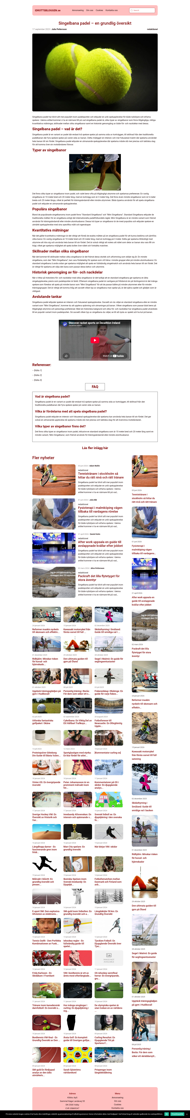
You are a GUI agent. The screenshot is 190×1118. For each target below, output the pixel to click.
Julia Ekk (93, 500)
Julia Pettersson (59, 29)
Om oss (89, 10)
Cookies (99, 10)
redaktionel (152, 29)
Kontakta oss (112, 10)
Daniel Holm (95, 534)
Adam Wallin (94, 466)
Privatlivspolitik (177, 1114)
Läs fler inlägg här (95, 448)
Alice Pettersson (97, 568)
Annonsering (78, 10)
